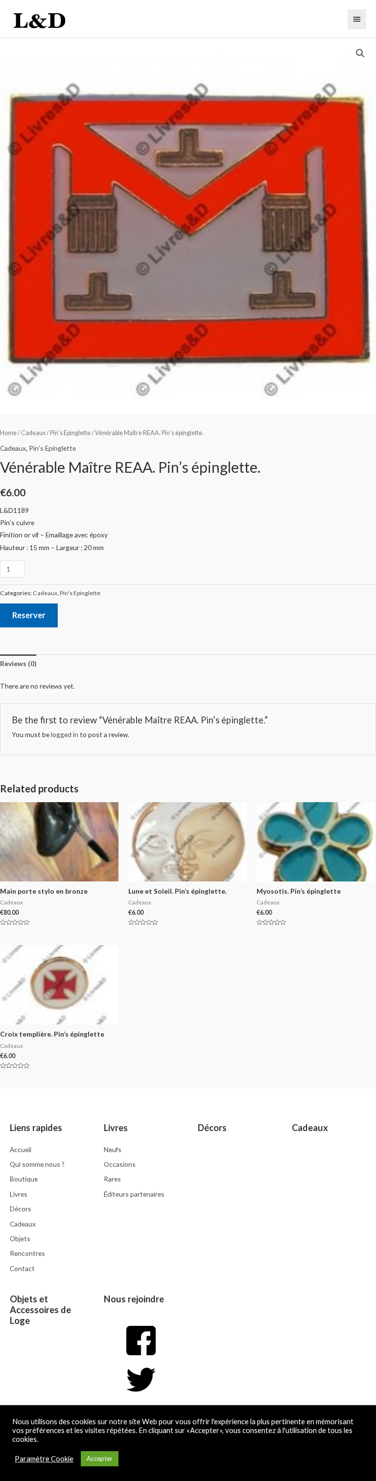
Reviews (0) (18, 663)
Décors (212, 1127)
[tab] (18, 663)
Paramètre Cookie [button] (44, 1459)
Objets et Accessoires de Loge (40, 1310)
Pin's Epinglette (70, 433)
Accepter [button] (100, 1458)
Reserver (29, 615)
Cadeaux (33, 433)
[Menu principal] (357, 19)
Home (8, 433)
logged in (64, 734)
